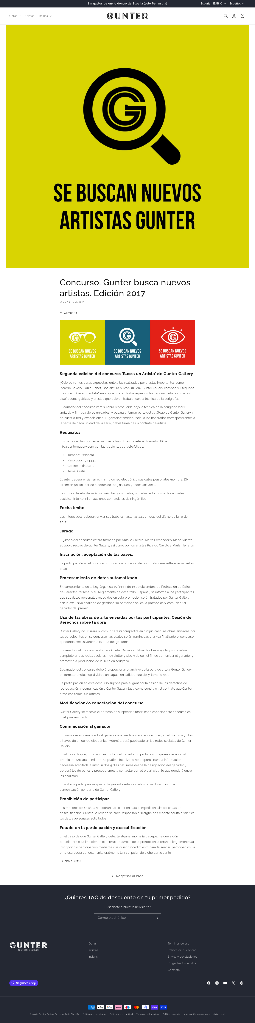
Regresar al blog (130, 876)
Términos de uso (178, 943)
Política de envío (171, 1014)
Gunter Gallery (47, 1014)
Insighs (93, 956)
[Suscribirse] (157, 917)
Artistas (93, 950)
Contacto (174, 969)
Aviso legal (219, 1014)
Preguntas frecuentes (182, 963)
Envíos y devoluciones (182, 956)
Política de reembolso (94, 1014)
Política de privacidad (182, 950)
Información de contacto (197, 1014)
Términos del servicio (147, 1014)
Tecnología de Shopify (67, 1014)
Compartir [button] (70, 312)
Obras (93, 943)
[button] (14, 16)
